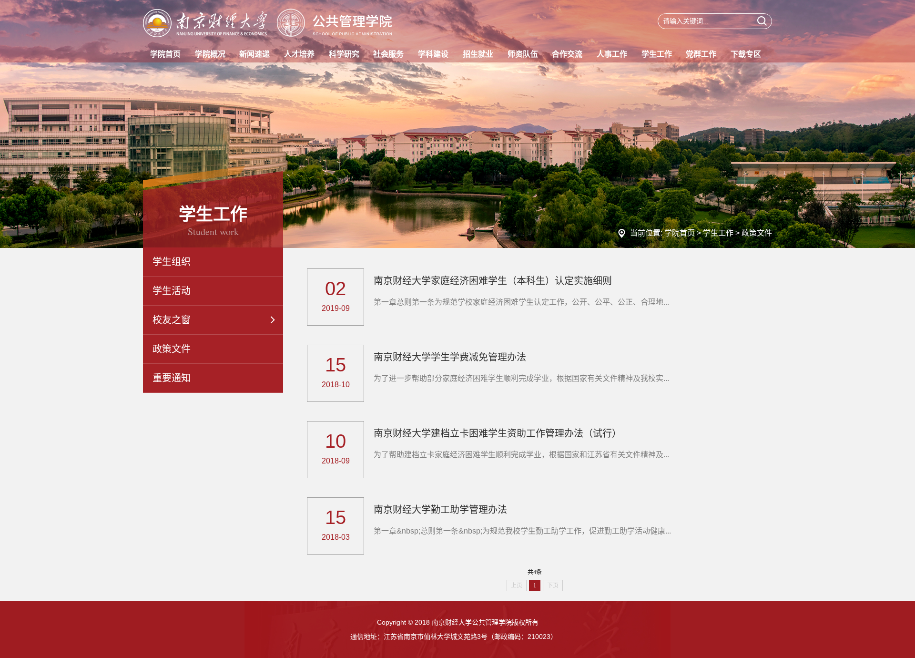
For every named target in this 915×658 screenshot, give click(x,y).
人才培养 (299, 54)
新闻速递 (254, 54)
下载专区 (746, 54)
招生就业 (478, 54)
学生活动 (171, 291)
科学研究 (344, 54)
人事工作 (612, 54)
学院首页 (165, 54)
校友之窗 (171, 320)
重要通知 (171, 378)
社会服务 (388, 54)
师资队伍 (523, 54)
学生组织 (171, 262)
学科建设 (433, 54)
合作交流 (567, 54)
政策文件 (757, 233)
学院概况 (210, 54)
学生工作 (656, 54)
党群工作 (701, 54)
